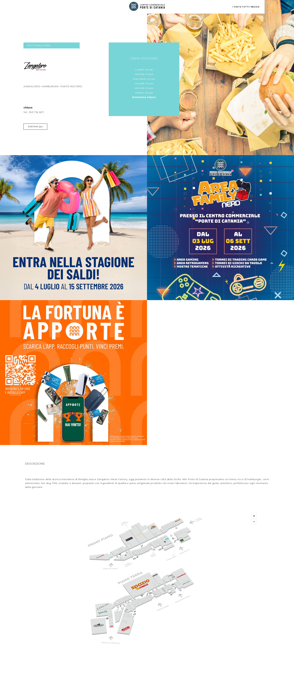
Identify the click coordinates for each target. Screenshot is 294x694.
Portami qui (35, 126)
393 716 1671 (36, 112)
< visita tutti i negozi (246, 7)
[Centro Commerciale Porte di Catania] (147, 6)
